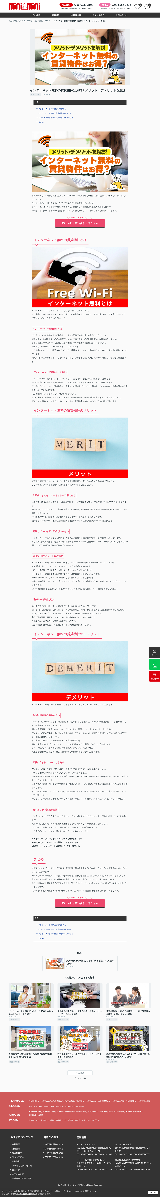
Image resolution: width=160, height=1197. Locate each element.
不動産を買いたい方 (54, 1152)
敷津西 (64, 1106)
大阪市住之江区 (104, 1101)
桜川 (31, 1106)
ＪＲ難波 (51, 1120)
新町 (70, 1106)
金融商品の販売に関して (23, 1178)
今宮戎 (77, 1120)
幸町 (41, 1106)
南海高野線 (92, 1111)
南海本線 (112, 1111)
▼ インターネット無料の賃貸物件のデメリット (54, 118)
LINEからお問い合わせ (22, 1165)
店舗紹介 (56, 15)
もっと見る (80, 1073)
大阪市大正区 (91, 1101)
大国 (75, 1106)
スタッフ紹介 (98, 15)
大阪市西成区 (68, 1101)
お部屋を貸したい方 (54, 1148)
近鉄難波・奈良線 (36, 1114)
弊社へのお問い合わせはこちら (80, 223)
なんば (31, 1120)
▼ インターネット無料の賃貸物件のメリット (54, 113)
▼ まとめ (40, 122)
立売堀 (81, 1106)
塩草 (58, 1106)
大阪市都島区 (131, 1101)
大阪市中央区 (56, 1101)
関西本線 (120, 1111)
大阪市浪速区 (34, 1101)
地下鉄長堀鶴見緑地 (134, 1111)
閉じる (153, 1192)
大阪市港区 (80, 1101)
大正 (65, 1120)
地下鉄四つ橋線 (49, 1111)
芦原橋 (71, 1120)
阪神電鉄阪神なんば (78, 1111)
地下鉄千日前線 (35, 1111)
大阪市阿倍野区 (144, 1101)
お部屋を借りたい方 (54, 1144)
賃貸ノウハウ (35, 94)
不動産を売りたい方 (54, 1157)
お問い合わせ (122, 15)
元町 (36, 1106)
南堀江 (47, 1106)
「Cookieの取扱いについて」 (26, 1194)
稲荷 (53, 1106)
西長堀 (59, 1120)
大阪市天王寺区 (118, 1101)
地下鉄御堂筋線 (62, 1111)
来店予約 (16, 1169)
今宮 (84, 1120)
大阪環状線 (102, 1111)
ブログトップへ (80, 1078)
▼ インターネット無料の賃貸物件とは (51, 109)
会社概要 (36, 15)
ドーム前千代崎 (93, 1120)
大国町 (43, 1120)
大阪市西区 (45, 1101)
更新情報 (16, 1161)
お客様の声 (76, 15)
